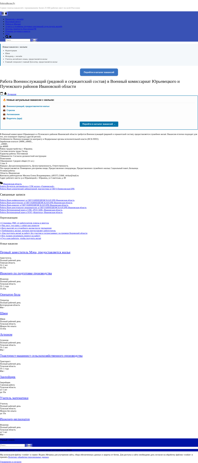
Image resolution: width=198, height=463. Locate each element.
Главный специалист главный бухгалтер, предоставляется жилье (31, 62)
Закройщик (7, 377)
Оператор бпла (10, 294)
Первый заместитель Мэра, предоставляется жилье (35, 252)
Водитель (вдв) (14, 118)
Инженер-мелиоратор (15, 419)
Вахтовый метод (13, 21)
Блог (7, 34)
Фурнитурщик (11, 51)
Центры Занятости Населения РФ (20, 29)
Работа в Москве (13, 24)
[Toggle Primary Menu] (4, 13)
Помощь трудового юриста (17, 31)
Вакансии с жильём (14, 19)
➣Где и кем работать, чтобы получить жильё (20, 238)
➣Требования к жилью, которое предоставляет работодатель (28, 230)
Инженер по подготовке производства (26, 273)
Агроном (6, 334)
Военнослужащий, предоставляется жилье (28, 106)
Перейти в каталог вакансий (99, 72)
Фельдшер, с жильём (13, 56)
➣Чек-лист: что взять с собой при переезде (19, 225)
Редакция (12, 94)
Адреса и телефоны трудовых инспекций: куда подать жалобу (33, 26)
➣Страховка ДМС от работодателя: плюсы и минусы (24, 223)
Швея (7, 53)
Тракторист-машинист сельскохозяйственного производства (41, 355)
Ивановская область (12, 184)
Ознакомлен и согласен (10, 462)
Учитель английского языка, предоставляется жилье (26, 59)
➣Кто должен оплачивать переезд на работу (20, 236)
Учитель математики (14, 398)
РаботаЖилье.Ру (7, 3)
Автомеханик (13, 114)
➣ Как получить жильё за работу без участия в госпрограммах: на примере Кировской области (43, 233)
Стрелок (11, 110)
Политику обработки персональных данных (28, 457)
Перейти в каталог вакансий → (99, 124)
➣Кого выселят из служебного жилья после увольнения (25, 228)
